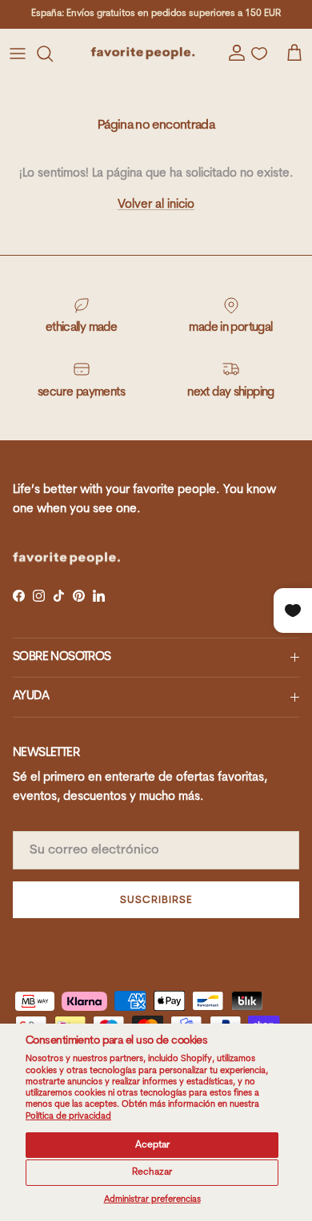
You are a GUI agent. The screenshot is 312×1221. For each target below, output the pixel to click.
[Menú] (17, 53)
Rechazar (152, 1172)
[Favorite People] (143, 53)
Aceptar (152, 1145)
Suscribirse (156, 900)
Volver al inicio (156, 205)
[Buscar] (52, 53)
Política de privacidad (68, 1116)
